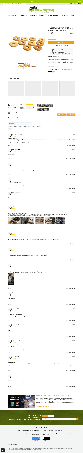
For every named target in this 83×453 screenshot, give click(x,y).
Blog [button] (72, 15)
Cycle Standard (51, 32)
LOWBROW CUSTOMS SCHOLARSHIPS (48, 433)
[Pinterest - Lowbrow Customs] (46, 427)
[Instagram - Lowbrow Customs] (36, 427)
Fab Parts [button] (41, 15)
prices (10, 128)
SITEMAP (48, 434)
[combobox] (14, 4)
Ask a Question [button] (61, 114)
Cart (80, 3)
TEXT (50, 415)
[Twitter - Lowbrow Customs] (44, 427)
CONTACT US (14, 433)
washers (10, 126)
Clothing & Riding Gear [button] (53, 15)
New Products (33, 15)
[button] (73, 145)
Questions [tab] (17, 117)
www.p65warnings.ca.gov (68, 69)
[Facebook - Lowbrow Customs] (39, 427)
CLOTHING (44, 430)
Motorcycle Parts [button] (13, 15)
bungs (20, 126)
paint (25, 126)
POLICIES (43, 434)
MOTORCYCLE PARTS (22, 430)
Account (75, 3)
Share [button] (10, 145)
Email (45, 415)
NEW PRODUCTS (31, 430)
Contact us (80, 1)
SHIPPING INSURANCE (36, 434)
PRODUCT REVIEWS (66, 433)
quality (15, 126)
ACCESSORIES (50, 430)
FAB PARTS (38, 430)
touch (29, 126)
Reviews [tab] (9, 117)
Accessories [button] (65, 15)
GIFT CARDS (57, 430)
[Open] (3, 450)
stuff (33, 126)
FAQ (19, 433)
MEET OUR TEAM (36, 433)
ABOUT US (29, 433)
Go (77, 418)
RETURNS (24, 433)
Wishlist (71, 3)
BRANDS (58, 433)
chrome (38, 126)
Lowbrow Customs (14, 444)
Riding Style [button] (24, 15)
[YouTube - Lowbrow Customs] (41, 427)
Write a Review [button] (71, 114)
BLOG (62, 430)
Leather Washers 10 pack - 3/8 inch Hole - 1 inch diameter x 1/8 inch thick (20, 142)
